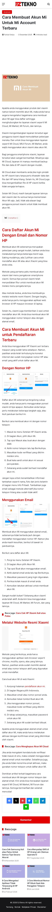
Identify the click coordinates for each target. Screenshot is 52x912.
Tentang (9, 907)
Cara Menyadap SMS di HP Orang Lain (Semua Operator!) (38, 852)
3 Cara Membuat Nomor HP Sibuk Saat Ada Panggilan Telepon (38, 883)
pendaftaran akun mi (35, 686)
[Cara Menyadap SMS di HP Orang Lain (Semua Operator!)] (38, 840)
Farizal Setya (9, 35)
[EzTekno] (26, 4)
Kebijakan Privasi (29, 907)
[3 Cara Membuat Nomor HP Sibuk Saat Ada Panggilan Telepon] (38, 871)
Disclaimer (41, 907)
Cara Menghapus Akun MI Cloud (32, 746)
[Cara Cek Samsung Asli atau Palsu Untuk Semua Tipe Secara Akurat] (13, 840)
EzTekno (21, 902)
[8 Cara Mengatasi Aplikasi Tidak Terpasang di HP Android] (13, 871)
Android (7, 12)
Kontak (17, 907)
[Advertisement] (26, 56)
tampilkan (13, 218)
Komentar (26, 819)
